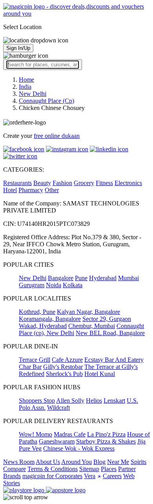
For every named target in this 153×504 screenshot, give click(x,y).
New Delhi (32, 278)
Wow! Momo (35, 434)
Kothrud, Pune (37, 311)
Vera (89, 476)
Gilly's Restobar (63, 366)
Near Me (118, 461)
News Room (19, 461)
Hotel (10, 190)
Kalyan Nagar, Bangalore (88, 311)
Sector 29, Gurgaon (106, 318)
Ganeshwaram (57, 441)
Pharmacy (30, 190)
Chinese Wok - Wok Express (79, 448)
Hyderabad (103, 278)
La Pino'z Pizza (106, 434)
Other (52, 190)
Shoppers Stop (37, 400)
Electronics (128, 183)
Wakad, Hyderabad (43, 326)
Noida (53, 285)
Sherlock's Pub (64, 373)
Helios (94, 400)
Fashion (62, 183)
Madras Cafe (70, 434)
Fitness (104, 183)
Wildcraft (58, 407)
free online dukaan (57, 135)
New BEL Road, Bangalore (110, 333)
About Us (48, 461)
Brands (12, 476)
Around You (76, 461)
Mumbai (128, 278)
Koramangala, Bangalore (50, 318)
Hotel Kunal (99, 373)
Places (109, 469)
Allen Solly (70, 400)
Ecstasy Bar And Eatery (114, 359)
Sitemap (89, 469)
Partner (127, 469)
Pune (81, 278)
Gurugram (31, 285)
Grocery (84, 183)
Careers (112, 476)
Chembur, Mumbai (91, 326)
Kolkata (72, 285)
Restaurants (17, 183)
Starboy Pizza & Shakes (106, 441)
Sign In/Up (18, 48)
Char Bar (30, 366)
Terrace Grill (34, 359)
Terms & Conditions (52, 469)
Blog (99, 461)
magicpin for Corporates (52, 476)
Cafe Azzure (67, 359)
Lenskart (114, 400)
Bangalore (60, 278)
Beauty (42, 183)
